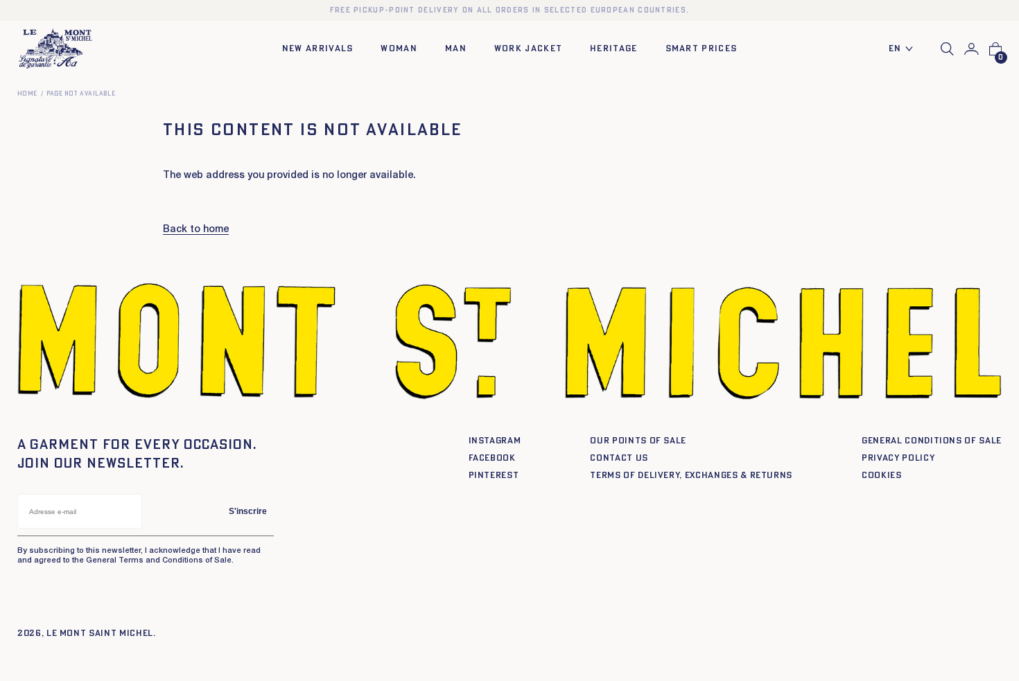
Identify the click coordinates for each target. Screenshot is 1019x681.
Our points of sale (638, 440)
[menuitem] (905, 49)
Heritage (613, 48)
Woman (399, 48)
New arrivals (318, 48)
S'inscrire (248, 511)
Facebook (492, 458)
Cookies (882, 475)
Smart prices (701, 48)
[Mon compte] (971, 49)
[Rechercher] (947, 48)
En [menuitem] (895, 48)
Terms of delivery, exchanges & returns (691, 475)
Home (27, 94)
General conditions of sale (932, 440)
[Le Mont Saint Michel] (55, 49)
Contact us (619, 458)
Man (456, 48)
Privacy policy (898, 458)
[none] (905, 49)
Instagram (495, 440)
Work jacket (528, 48)
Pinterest (494, 475)
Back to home (196, 230)
